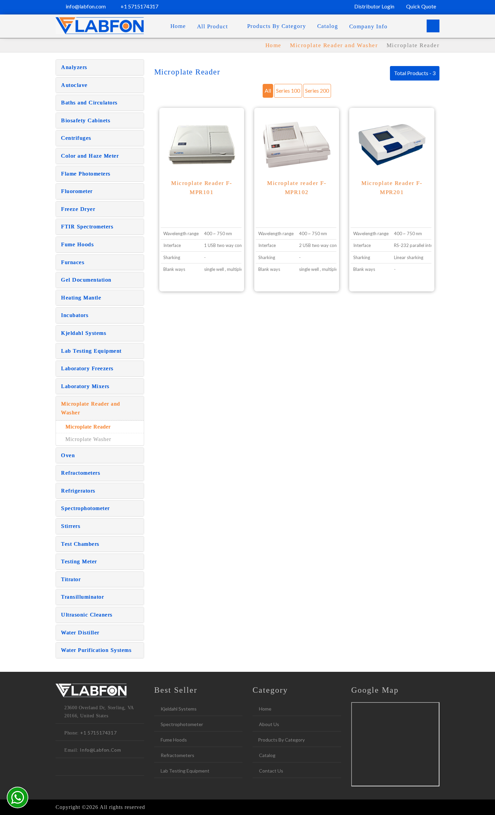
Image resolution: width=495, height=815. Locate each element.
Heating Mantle (81, 298)
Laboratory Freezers (87, 368)
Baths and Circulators (89, 102)
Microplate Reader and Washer (335, 45)
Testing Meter (79, 561)
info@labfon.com (85, 6)
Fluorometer (77, 191)
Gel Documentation (86, 280)
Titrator (70, 579)
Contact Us (270, 771)
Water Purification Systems (96, 650)
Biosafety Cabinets (85, 120)
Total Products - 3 (414, 73)
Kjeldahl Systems (83, 333)
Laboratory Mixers (85, 386)
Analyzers (74, 67)
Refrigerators (78, 491)
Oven (68, 455)
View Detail (201, 154)
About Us (268, 724)
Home (178, 26)
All (268, 90)
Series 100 (288, 90)
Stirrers (70, 526)
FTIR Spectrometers (87, 226)
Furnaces (72, 262)
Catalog (327, 26)
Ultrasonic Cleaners (86, 615)
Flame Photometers (85, 174)
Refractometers (80, 473)
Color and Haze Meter (90, 156)
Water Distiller (80, 632)
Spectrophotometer (85, 508)
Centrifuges (76, 138)
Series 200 (317, 90)
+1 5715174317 (139, 6)
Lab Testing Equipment (91, 351)
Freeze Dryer (78, 209)
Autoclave (74, 85)
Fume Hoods (77, 244)
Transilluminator (82, 597)
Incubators (74, 315)
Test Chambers (80, 544)
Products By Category (276, 26)
